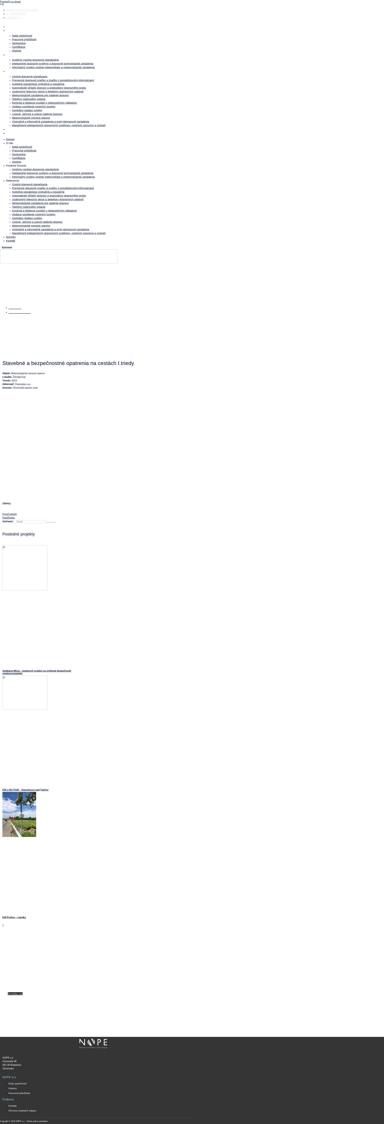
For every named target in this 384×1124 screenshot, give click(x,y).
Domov (14, 26)
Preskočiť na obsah (10, 1)
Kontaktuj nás (15, 993)
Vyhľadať (7, 247)
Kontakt (14, 133)
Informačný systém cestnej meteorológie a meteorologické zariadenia (53, 67)
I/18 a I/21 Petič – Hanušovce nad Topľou (25, 790)
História (16, 50)
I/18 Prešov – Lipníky (14, 917)
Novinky (15, 129)
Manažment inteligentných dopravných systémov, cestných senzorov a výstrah (59, 125)
